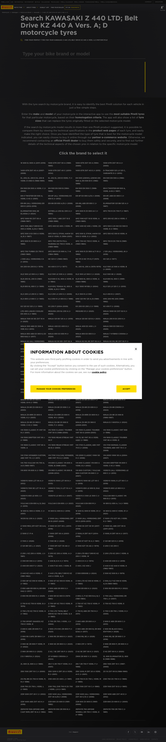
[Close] (135, 349)
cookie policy (99, 372)
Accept (126, 389)
